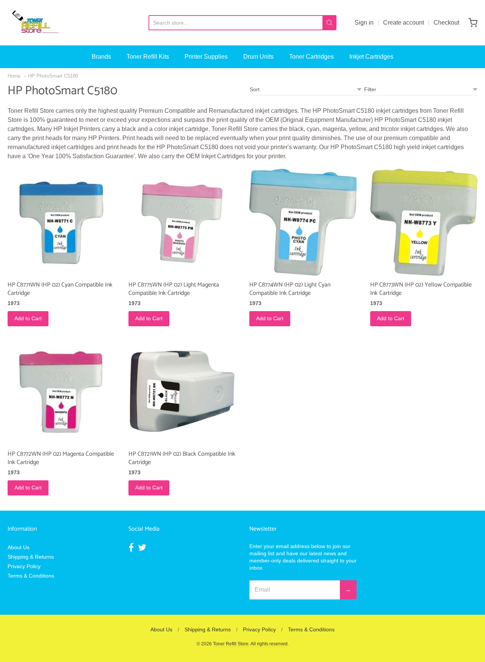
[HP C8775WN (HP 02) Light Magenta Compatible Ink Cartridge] (182, 222)
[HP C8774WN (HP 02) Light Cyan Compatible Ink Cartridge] (303, 222)
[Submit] (329, 22)
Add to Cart (28, 318)
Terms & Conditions (31, 576)
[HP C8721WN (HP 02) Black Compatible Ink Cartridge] (182, 391)
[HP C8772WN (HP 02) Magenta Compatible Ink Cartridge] (61, 391)
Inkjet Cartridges (371, 56)
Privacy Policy (24, 566)
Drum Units (258, 56)
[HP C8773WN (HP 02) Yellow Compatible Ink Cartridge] (423, 222)
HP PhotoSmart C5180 (53, 76)
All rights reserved (269, 643)
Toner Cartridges (311, 56)
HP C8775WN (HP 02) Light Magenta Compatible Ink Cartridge (173, 289)
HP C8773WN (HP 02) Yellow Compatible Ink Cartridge (421, 289)
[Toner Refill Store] (35, 23)
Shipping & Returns (31, 557)
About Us (19, 547)
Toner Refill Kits (148, 56)
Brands (101, 56)
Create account (403, 22)
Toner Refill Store (231, 643)
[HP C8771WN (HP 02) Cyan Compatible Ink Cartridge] (61, 222)
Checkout (446, 22)
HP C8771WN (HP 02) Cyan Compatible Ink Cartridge (60, 289)
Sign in (364, 22)
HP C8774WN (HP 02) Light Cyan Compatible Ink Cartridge (289, 289)
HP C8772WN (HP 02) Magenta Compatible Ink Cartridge (61, 458)
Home (14, 76)
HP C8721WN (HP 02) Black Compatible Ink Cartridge (181, 458)
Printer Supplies (206, 56)
